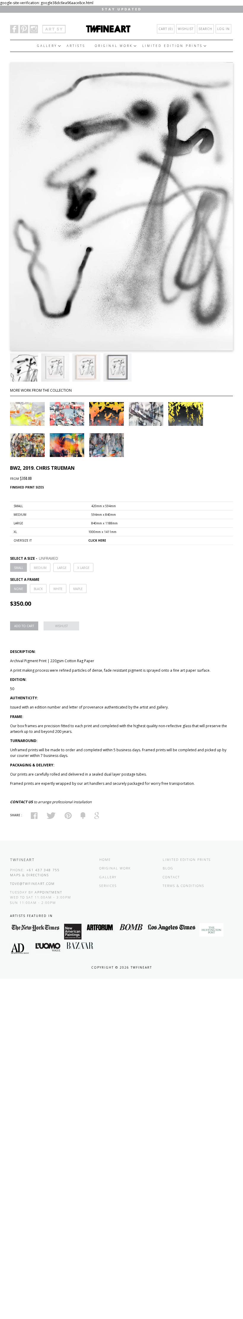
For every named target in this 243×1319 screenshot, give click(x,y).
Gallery (47, 46)
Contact (171, 877)
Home (105, 859)
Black (38, 589)
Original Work (114, 46)
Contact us (21, 801)
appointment (48, 892)
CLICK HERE (97, 540)
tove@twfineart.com (32, 883)
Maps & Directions (29, 875)
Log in (223, 29)
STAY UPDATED (122, 9)
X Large (83, 568)
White (58, 589)
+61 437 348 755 (43, 870)
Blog (168, 868)
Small (18, 568)
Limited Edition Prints (172, 46)
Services (108, 885)
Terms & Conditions (183, 885)
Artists (76, 46)
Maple (78, 589)
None (18, 589)
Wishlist (186, 29)
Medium (40, 568)
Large (62, 568)
